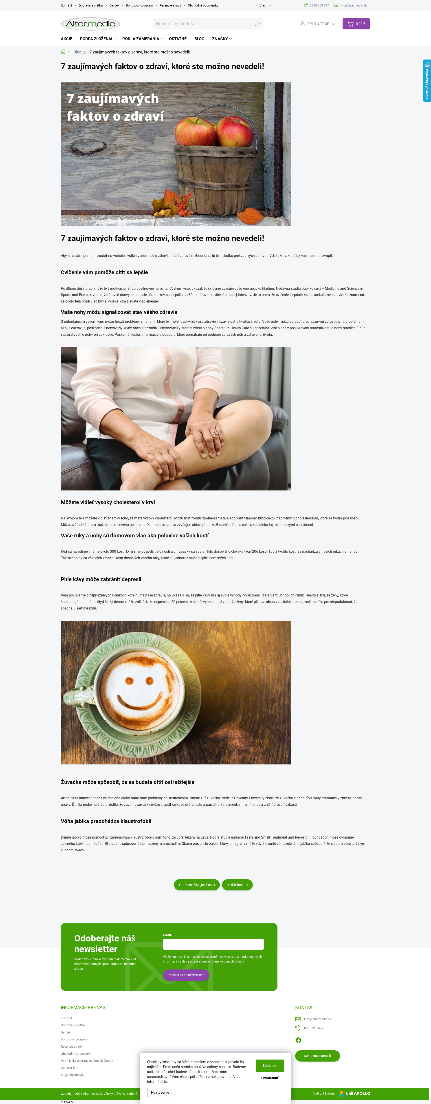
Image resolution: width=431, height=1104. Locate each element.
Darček (114, 5)
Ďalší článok (235, 885)
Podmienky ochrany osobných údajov (87, 1060)
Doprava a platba (91, 5)
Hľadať (257, 24)
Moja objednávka (73, 1075)
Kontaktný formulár (317, 1056)
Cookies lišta (69, 1068)
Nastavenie (160, 1092)
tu (165, 1082)
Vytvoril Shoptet (324, 1093)
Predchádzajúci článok (199, 885)
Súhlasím (269, 1066)
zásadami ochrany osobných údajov (219, 961)
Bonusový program (139, 5)
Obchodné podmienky (203, 5)
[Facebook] (298, 1039)
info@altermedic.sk (317, 1019)
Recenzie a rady (170, 5)
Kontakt (66, 5)
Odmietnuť (269, 1078)
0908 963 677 (313, 1028)
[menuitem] (68, 39)
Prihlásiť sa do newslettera (186, 975)
